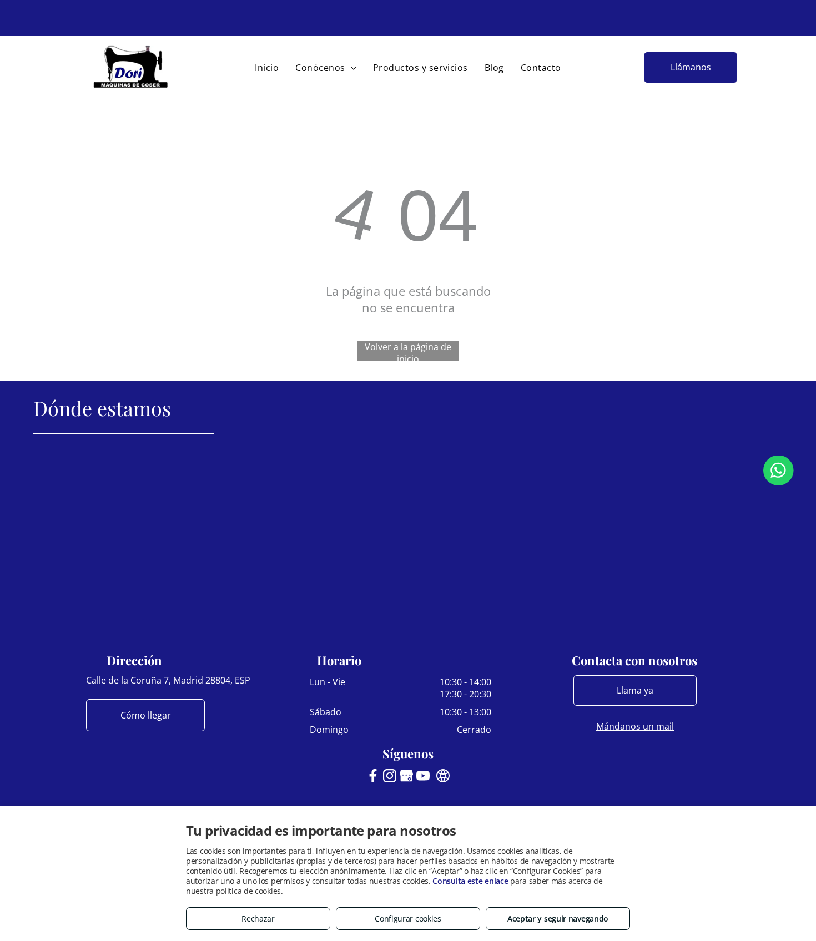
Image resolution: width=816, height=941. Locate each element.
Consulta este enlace (470, 881)
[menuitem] (266, 68)
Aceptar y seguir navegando (557, 918)
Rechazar (258, 918)
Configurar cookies (408, 918)
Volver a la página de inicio (408, 351)
